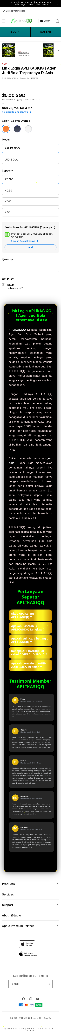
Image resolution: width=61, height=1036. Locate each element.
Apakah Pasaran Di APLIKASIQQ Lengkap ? (28, 627)
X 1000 (9, 179)
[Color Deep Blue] (17, 128)
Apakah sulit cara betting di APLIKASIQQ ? (30, 640)
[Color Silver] (28, 128)
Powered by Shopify (41, 1018)
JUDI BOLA (11, 159)
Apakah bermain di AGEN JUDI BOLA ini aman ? (28, 665)
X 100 (8, 201)
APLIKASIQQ (12, 148)
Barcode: (23, 78)
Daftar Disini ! (41, 5)
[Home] (21, 21)
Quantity (7, 259)
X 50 (7, 212)
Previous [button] (3, 3)
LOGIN (15, 31)
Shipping (18, 100)
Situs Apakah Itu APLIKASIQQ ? (22, 615)
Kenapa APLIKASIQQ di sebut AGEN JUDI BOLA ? (29, 652)
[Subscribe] (48, 984)
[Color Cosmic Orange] (6, 129)
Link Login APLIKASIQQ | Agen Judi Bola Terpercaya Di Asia (30, 3)
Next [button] (58, 3)
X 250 (8, 190)
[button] (4, 21)
